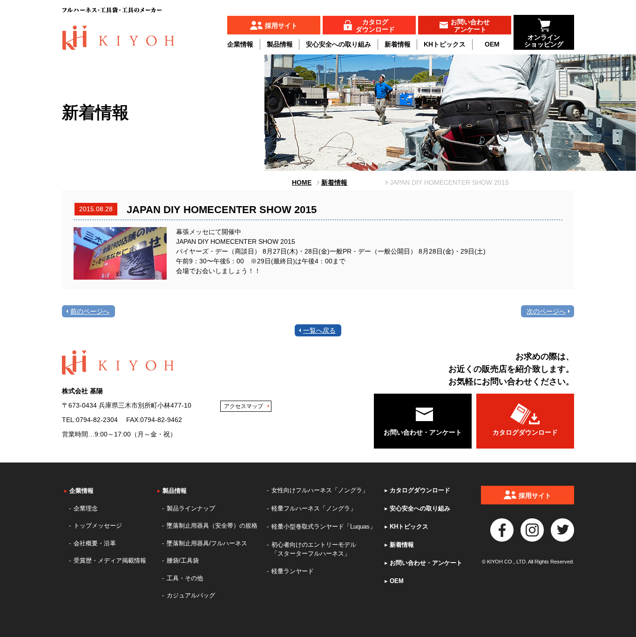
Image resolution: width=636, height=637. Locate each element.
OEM (492, 44)
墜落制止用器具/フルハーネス (207, 543)
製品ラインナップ (191, 508)
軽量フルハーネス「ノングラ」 (313, 508)
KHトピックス (445, 44)
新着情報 (398, 44)
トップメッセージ (98, 525)
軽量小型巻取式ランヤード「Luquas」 (323, 526)
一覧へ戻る (319, 330)
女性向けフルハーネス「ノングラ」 (319, 490)
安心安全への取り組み (338, 44)
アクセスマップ (243, 406)
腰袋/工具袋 (183, 560)
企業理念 (86, 508)
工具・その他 (185, 578)
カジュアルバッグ (191, 595)
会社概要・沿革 (95, 543)
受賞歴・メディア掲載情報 (110, 560)
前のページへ (89, 311)
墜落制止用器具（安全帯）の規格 (212, 525)
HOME (301, 182)
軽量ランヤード (292, 571)
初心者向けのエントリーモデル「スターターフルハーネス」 (313, 549)
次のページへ (546, 311)
